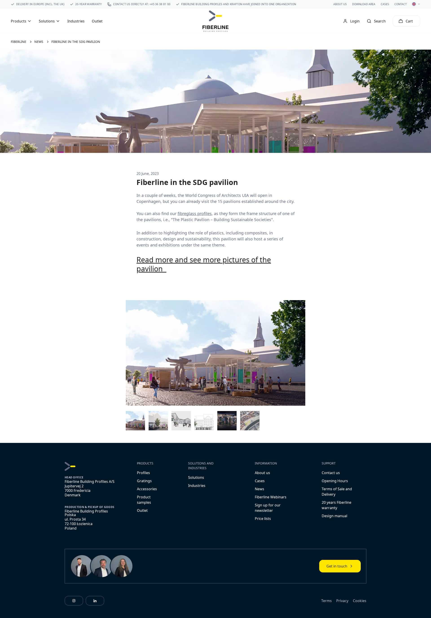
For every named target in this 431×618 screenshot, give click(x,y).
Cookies (359, 600)
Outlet (97, 21)
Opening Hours (335, 480)
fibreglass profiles (195, 213)
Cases (385, 4)
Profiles (143, 472)
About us (340, 4)
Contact (400, 4)
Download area (363, 4)
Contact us (331, 472)
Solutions (196, 477)
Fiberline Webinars (270, 497)
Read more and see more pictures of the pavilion (203, 264)
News (259, 488)
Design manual (334, 515)
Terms (326, 600)
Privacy (342, 600)
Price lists (263, 518)
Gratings (144, 480)
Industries (76, 21)
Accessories (147, 488)
